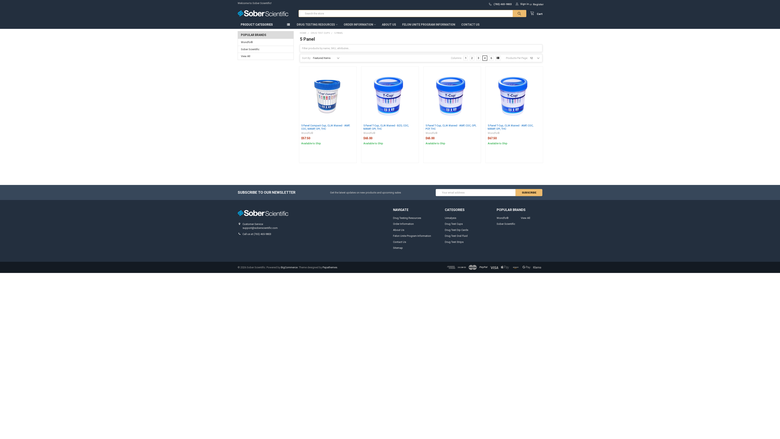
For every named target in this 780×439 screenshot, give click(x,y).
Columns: (456, 58)
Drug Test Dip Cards (456, 229)
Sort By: (306, 58)
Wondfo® (247, 42)
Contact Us (470, 24)
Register (538, 4)
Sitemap (398, 247)
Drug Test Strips (454, 241)
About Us (389, 24)
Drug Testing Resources (316, 24)
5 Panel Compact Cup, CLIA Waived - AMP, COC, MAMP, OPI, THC (325, 127)
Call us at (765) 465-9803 (257, 234)
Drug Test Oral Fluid (456, 235)
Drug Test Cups (454, 223)
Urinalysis (450, 218)
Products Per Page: (517, 58)
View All (245, 56)
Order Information (358, 24)
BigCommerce (289, 267)
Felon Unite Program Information (428, 24)
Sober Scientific (250, 49)
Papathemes (330, 267)
